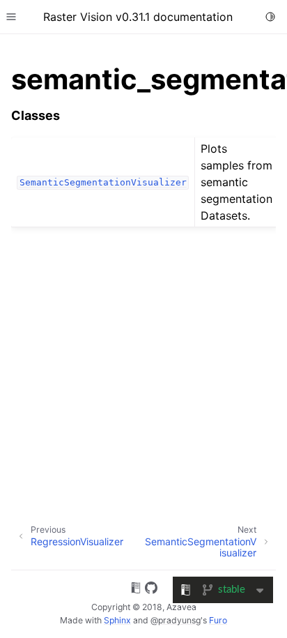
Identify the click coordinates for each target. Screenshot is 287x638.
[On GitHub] (151, 590)
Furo (218, 620)
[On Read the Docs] (136, 590)
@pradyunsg (175, 620)
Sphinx (117, 620)
